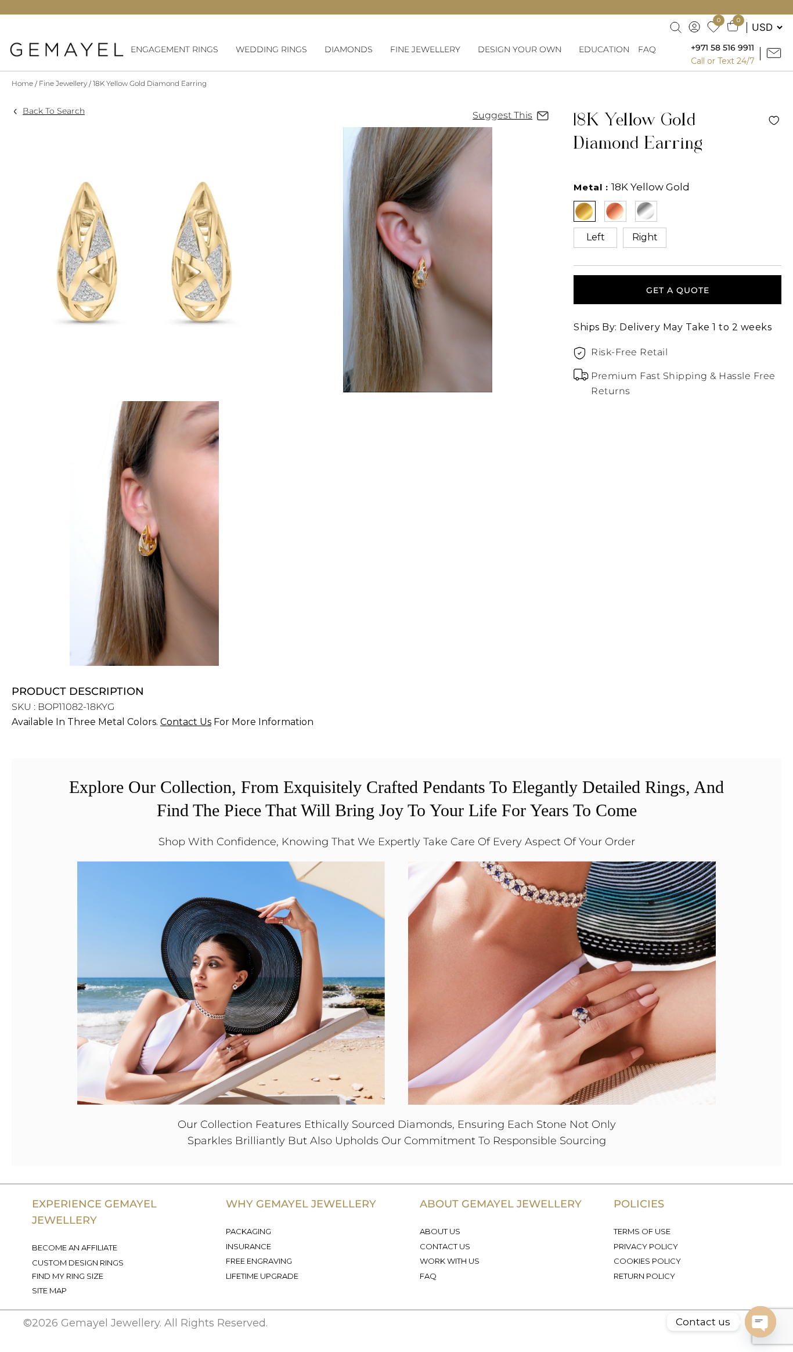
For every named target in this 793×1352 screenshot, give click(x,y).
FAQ (647, 49)
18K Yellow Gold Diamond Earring (150, 83)
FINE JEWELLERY (425, 49)
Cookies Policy (647, 1261)
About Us (440, 1231)
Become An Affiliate (74, 1247)
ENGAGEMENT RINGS (174, 49)
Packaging (248, 1231)
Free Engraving (259, 1261)
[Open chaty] (760, 1321)
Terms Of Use (642, 1231)
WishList (773, 120)
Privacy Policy (646, 1246)
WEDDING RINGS (271, 49)
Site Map (49, 1290)
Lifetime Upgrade (262, 1276)
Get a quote (677, 290)
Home (22, 83)
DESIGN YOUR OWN (519, 49)
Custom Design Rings (78, 1262)
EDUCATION (604, 49)
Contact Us (185, 721)
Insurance (248, 1246)
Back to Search (54, 111)
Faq (428, 1276)
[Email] (775, 54)
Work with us (450, 1261)
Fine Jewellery (63, 83)
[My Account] (695, 27)
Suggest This (502, 115)
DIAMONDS (349, 49)
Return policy (644, 1276)
